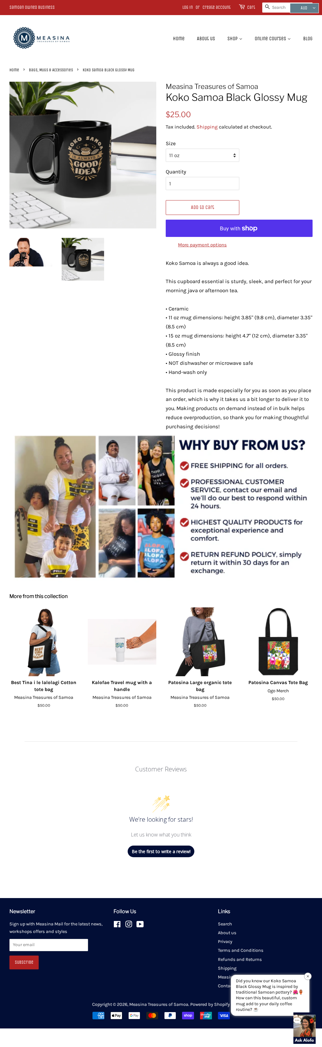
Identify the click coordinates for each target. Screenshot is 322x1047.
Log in (187, 7)
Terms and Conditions (241, 950)
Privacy (225, 941)
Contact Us (229, 986)
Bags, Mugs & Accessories (51, 70)
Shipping (207, 127)
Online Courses (271, 38)
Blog (308, 38)
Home (179, 38)
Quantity (176, 171)
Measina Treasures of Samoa (158, 1004)
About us (206, 38)
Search (225, 924)
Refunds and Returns (240, 959)
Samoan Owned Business (32, 7)
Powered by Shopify (210, 1004)
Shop (233, 38)
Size (171, 143)
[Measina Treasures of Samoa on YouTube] (140, 925)
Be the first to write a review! (161, 851)
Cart (251, 7)
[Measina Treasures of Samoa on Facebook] (117, 925)
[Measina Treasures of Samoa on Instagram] (128, 925)
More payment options (202, 245)
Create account (216, 7)
